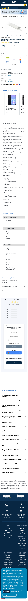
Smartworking (22, 559)
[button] (2, 27)
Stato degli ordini (22, 532)
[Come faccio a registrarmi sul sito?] (25, 401)
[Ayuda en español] (13, 84)
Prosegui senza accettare (9, 595)
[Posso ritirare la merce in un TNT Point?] (25, 449)
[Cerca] (25, 5)
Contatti (8, 528)
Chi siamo (8, 527)
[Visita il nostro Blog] (7, 496)
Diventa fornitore (8, 539)
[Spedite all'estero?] (25, 431)
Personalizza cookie (16, 591)
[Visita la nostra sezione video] (21, 496)
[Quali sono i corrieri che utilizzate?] (25, 439)
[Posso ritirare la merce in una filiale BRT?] (25, 444)
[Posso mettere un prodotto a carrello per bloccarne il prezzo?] (25, 416)
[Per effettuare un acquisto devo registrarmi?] (25, 395)
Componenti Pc (22, 566)
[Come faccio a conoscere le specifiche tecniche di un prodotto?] (25, 411)
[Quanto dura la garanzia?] (25, 472)
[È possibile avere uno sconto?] (25, 464)
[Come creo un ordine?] (25, 422)
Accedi (22, 527)
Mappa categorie (8, 554)
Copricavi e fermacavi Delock (15, 73)
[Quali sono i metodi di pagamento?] (25, 468)
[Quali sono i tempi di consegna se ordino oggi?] (25, 405)
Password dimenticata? (14, 343)
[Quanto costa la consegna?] (25, 426)
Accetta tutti (6, 591)
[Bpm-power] (14, 2)
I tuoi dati (22, 528)
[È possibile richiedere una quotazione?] (25, 459)
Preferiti (22, 530)
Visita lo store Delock (6, 37)
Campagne (22, 555)
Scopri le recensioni (22, 8)
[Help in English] (17, 84)
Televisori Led (22, 564)
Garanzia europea (8, 562)
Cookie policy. (11, 588)
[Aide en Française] (20, 84)
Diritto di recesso (8, 564)
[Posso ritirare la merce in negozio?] (25, 435)
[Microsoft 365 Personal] (14, 11)
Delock (9, 72)
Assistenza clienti (22, 534)
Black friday (22, 557)
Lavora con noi (8, 534)
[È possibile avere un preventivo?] (25, 455)
